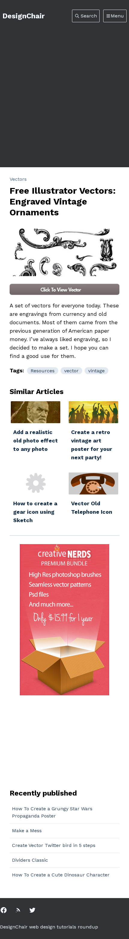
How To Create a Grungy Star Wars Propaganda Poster (52, 812)
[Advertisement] (64, 90)
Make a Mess (27, 830)
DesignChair (23, 16)
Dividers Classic (30, 860)
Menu (117, 16)
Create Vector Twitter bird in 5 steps (53, 845)
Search (89, 16)
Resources (43, 371)
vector (71, 371)
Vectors (18, 179)
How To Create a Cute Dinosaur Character (61, 875)
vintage (96, 371)
